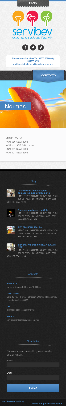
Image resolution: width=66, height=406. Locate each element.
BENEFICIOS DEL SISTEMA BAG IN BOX (37, 245)
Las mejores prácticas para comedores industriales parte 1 (35, 191)
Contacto (48, 75)
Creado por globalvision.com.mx (47, 403)
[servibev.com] (33, 43)
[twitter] (33, 47)
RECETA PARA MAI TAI (30, 227)
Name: (10, 359)
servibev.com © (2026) (13, 401)
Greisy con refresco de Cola (33, 210)
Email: (9, 372)
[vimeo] (41, 47)
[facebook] (25, 47)
